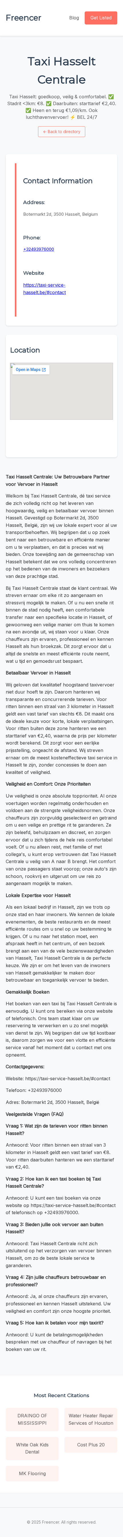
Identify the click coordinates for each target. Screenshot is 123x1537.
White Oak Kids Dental (32, 1448)
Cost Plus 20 (91, 1445)
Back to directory (61, 131)
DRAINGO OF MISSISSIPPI (32, 1419)
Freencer (23, 18)
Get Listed (101, 18)
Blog (74, 18)
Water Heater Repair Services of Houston (90, 1419)
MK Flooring (32, 1473)
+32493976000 (38, 249)
